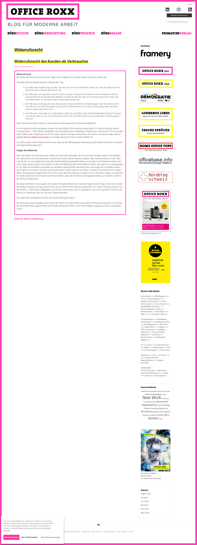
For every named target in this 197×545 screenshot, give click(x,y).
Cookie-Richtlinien (109, 532)
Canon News (165, 350)
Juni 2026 (144, 501)
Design (167, 405)
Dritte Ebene (165, 398)
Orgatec (162, 327)
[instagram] (179, 10)
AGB (119, 532)
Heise (149, 345)
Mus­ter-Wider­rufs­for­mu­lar (36, 137)
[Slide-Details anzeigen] (155, 54)
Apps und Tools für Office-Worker (155, 116)
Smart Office (163, 415)
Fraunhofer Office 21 (160, 314)
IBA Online (164, 324)
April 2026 (145, 509)
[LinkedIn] (167, 10)
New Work (152, 397)
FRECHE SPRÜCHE (156, 130)
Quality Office (149, 327)
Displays (154, 391)
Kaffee (147, 394)
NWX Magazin (160, 296)
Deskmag (155, 335)
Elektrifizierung (145, 391)
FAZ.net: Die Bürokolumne (150, 299)
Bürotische (146, 411)
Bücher (153, 418)
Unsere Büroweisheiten (156, 133)
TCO (168, 347)
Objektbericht (149, 405)
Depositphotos (160, 376)
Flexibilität (166, 412)
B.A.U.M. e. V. (164, 355)
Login (190, 4)
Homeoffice (156, 394)
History (164, 394)
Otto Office (160, 312)
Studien (147, 408)
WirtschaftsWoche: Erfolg (151, 309)
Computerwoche (162, 345)
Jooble (165, 373)
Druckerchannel (150, 350)
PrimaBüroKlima (147, 319)
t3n (142, 345)
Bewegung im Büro (162, 322)
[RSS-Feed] (190, 10)
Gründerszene (146, 337)
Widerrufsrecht (127, 532)
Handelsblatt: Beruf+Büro (150, 306)
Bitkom (147, 347)
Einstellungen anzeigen (50, 537)
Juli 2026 (144, 498)
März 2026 (145, 513)
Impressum (86, 532)
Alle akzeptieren (11, 537)
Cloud (161, 419)
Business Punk (146, 312)
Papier (161, 412)
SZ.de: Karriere (160, 304)
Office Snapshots (147, 330)
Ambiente (144, 355)
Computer (166, 391)
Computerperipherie (150, 402)
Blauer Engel (158, 347)
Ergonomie (163, 408)
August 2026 (146, 494)
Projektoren (155, 412)
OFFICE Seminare (147, 371)
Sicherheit (160, 405)
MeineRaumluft (150, 324)
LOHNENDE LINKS (156, 113)
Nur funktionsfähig (29, 537)
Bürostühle (162, 401)
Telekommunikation (149, 415)
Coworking (154, 408)
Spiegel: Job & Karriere (150, 301)
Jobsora (147, 376)
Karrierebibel (146, 296)
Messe (160, 391)
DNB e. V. (144, 314)
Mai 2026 (144, 505)
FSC (154, 355)
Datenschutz (96, 532)
